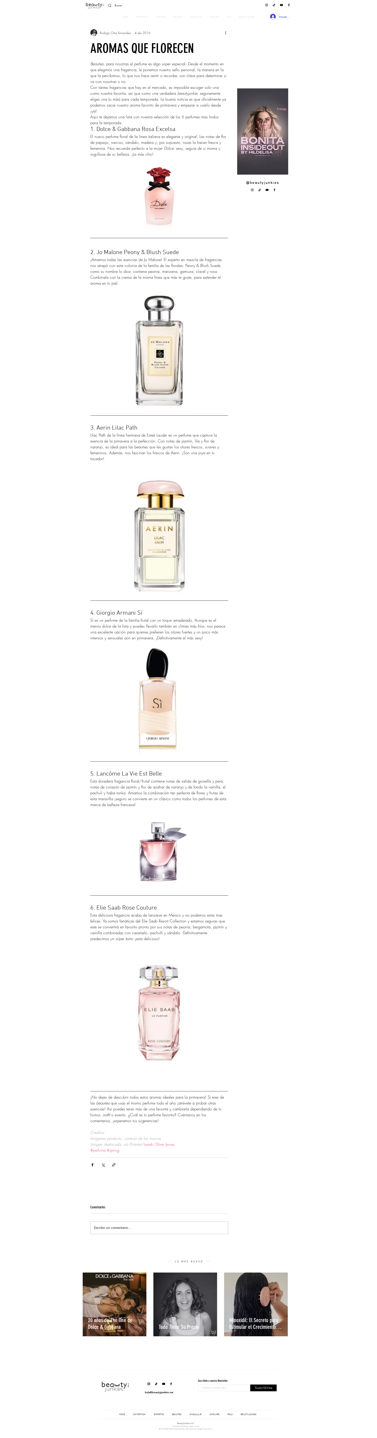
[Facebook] (289, 5)
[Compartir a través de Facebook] (92, 1165)
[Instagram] (266, 5)
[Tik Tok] (274, 5)
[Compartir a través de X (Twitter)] (103, 1165)
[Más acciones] (225, 32)
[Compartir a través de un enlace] (114, 1165)
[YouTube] (281, 5)
